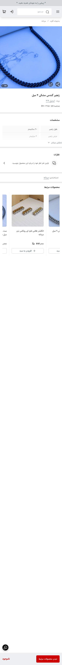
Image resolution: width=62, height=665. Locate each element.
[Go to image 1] (5, 85)
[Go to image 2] (2, 85)
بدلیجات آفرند (55, 21)
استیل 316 (50, 101)
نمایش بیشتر (56, 142)
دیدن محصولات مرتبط (48, 659)
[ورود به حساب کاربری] (12, 11)
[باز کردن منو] (57, 11)
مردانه (44, 21)
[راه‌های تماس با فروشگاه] (5, 647)
